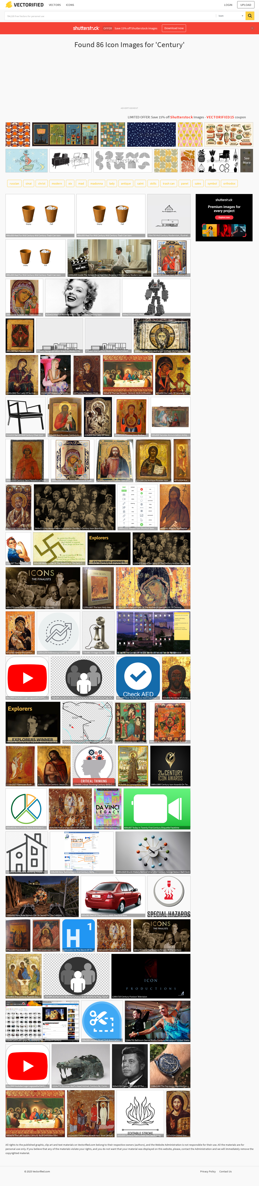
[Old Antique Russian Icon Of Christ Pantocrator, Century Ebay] (153, 460)
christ (41, 183)
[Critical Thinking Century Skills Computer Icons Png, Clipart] (94, 766)
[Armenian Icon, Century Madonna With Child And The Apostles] (131, 722)
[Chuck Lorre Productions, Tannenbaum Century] (42, 1021)
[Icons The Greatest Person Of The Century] (43, 588)
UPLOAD (245, 5)
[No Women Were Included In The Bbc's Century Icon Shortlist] (74, 507)
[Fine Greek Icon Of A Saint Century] (18, 935)
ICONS (70, 5)
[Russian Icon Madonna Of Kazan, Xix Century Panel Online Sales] (24, 297)
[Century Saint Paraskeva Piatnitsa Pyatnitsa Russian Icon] (27, 460)
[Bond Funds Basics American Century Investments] (26, 809)
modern (57, 183)
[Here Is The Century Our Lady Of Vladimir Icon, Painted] (20, 632)
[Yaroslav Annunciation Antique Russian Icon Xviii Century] (170, 417)
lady (112, 183)
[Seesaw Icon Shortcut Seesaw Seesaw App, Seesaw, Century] (138, 507)
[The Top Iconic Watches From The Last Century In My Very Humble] (170, 1066)
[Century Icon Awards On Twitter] (170, 766)
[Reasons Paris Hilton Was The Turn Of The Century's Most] (55, 375)
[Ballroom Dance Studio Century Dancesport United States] (157, 1021)
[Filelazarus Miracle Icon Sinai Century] (91, 1113)
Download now (174, 28)
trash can (169, 183)
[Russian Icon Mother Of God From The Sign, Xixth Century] (131, 417)
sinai (29, 183)
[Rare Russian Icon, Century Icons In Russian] (20, 336)
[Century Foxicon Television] (150, 976)
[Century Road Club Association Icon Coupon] (102, 1021)
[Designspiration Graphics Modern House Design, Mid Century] (59, 336)
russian (14, 183)
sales (198, 183)
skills (153, 183)
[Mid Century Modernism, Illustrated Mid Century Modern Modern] (169, 215)
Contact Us (225, 1171)
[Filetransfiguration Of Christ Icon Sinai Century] (70, 809)
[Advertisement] (129, 79)
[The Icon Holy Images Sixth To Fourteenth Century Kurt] (98, 588)
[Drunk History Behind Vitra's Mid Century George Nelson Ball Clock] (153, 853)
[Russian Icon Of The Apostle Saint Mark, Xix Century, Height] (182, 460)
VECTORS (55, 5)
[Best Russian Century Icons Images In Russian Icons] (65, 417)
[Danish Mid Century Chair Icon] (26, 417)
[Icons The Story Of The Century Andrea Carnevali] (161, 548)
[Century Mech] (156, 297)
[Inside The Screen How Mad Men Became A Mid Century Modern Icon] (109, 258)
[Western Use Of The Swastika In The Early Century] (59, 548)
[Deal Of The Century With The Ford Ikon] (113, 896)
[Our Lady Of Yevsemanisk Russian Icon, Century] (98, 417)
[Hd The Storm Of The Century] (78, 935)
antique (126, 183)
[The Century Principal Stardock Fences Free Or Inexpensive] (153, 632)
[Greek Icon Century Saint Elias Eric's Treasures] (46, 935)
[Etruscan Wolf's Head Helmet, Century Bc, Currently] (81, 1066)
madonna (96, 183)
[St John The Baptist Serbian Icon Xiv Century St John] (175, 507)
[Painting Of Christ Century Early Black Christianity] (176, 678)
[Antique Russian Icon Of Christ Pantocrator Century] (114, 460)
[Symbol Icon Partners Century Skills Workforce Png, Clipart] (82, 678)
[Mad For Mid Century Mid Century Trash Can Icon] (40, 215)
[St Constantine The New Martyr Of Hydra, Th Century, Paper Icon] (133, 766)
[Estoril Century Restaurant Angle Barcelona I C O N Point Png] (87, 722)
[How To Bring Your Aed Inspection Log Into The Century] (138, 678)
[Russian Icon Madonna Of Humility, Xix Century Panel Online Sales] (171, 258)
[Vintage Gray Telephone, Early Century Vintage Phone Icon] (98, 632)
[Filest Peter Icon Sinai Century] (19, 507)
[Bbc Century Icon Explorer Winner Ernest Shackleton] (109, 548)
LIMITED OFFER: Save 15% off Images (166, 117)
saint (140, 183)
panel (184, 183)
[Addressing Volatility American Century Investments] (58, 632)
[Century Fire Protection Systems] (169, 896)
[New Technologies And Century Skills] (81, 853)
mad (81, 183)
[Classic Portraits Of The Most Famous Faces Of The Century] (130, 1066)
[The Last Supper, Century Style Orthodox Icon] (128, 375)
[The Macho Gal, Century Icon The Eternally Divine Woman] (18, 548)
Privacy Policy (208, 1171)
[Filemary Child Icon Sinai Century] (87, 375)
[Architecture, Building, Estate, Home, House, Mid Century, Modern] (27, 853)
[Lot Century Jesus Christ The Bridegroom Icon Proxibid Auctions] (54, 766)
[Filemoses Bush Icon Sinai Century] (20, 766)
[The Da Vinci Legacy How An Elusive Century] (107, 809)
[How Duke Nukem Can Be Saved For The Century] (42, 896)
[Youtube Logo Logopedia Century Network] (27, 678)
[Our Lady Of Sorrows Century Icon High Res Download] (22, 375)
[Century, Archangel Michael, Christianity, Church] (162, 336)
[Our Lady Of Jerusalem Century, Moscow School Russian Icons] (172, 375)
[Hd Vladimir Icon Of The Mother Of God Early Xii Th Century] (153, 588)
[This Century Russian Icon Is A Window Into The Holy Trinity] (24, 976)
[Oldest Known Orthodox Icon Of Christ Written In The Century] (178, 1113)
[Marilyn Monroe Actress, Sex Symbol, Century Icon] (82, 297)
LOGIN (228, 5)
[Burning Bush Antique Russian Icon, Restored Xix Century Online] (169, 722)
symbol (212, 183)
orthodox (229, 183)
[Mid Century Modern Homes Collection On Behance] (108, 336)
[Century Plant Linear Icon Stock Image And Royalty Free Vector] (140, 1113)
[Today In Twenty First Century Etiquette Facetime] (157, 809)
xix (70, 183)
